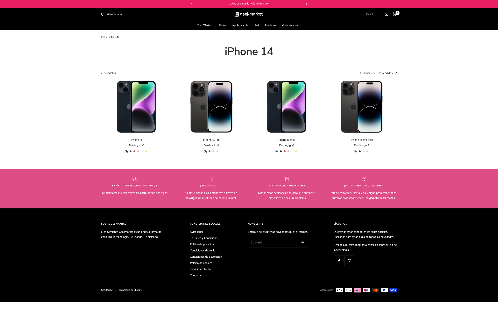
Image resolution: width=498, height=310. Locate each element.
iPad (256, 25)
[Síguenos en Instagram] (349, 261)
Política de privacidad (202, 244)
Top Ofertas (204, 25)
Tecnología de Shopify (130, 290)
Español (370, 14)
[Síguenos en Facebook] (339, 261)
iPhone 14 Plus (286, 140)
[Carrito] (395, 14)
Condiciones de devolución (206, 256)
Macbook (270, 25)
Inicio (104, 37)
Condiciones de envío (202, 250)
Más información (260, 4)
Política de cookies (201, 263)
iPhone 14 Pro (211, 140)
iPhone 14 (136, 140)
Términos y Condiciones (204, 238)
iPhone (222, 25)
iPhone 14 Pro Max (362, 140)
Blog (358, 244)
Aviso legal (196, 231)
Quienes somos (291, 25)
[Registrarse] (302, 242)
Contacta (195, 275)
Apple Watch (240, 25)
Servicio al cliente (200, 269)
